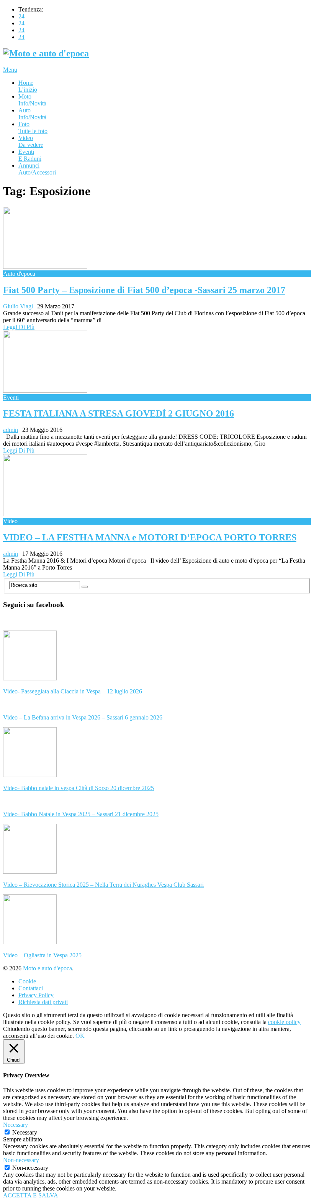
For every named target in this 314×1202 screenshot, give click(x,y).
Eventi (29, 155)
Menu (10, 69)
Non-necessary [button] (21, 1160)
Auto (32, 113)
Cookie (27, 981)
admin (10, 429)
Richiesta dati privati (43, 1002)
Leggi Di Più (18, 327)
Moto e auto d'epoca (47, 968)
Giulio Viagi (18, 306)
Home (27, 86)
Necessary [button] (15, 1124)
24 (21, 16)
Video (30, 141)
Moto (32, 100)
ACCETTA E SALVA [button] (30, 1195)
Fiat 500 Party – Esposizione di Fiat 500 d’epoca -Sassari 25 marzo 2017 (144, 290)
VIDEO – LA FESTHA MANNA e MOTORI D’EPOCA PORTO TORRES (149, 537)
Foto (32, 127)
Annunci (37, 169)
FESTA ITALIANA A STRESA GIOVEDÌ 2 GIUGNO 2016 (118, 413)
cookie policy (284, 1022)
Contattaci (30, 988)
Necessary (24, 1132)
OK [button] (80, 1035)
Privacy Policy (36, 995)
